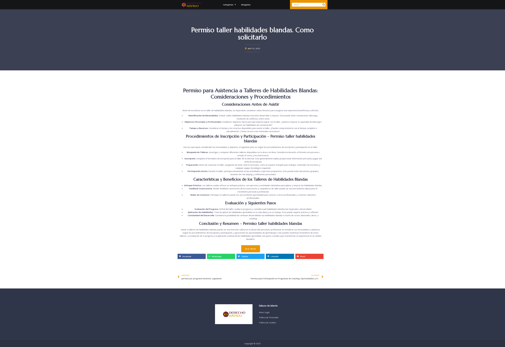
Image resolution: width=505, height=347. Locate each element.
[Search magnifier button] (323, 4)
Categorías (228, 4)
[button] (192, 256)
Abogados (246, 4)
